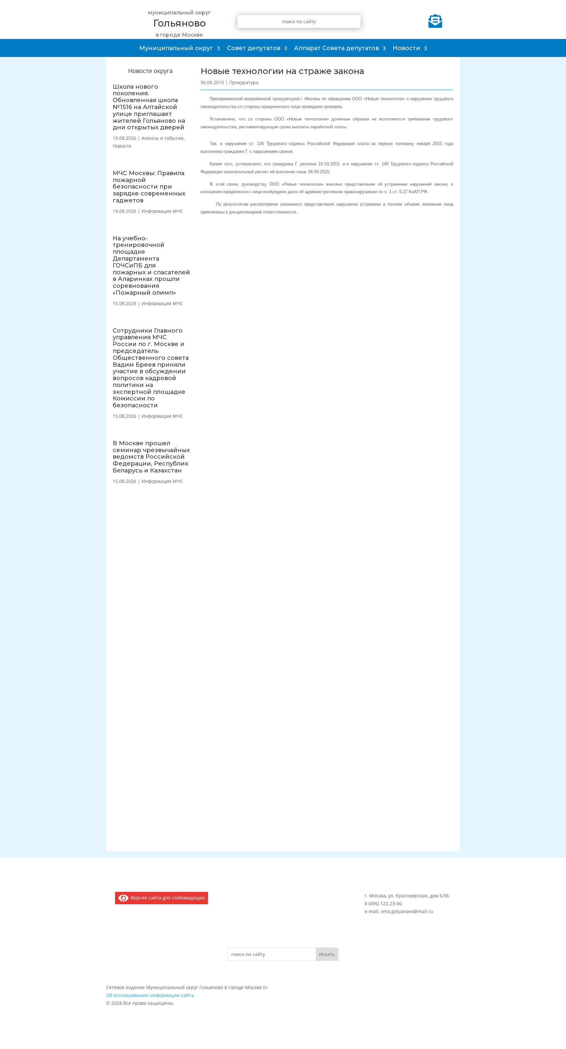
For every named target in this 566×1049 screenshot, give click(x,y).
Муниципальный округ (176, 48)
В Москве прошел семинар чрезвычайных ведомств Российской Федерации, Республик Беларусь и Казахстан (151, 457)
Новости (406, 48)
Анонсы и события (162, 138)
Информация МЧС (162, 211)
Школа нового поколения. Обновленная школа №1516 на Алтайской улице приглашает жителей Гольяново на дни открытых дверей (149, 107)
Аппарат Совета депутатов (336, 48)
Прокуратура (243, 82)
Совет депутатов (253, 48)
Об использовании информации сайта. (150, 995)
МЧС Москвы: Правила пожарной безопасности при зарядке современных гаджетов (149, 187)
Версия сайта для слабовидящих (166, 897)
